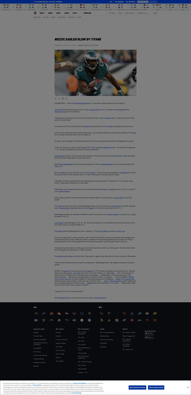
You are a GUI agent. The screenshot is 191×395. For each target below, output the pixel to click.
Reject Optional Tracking (137, 387)
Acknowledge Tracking (156, 387)
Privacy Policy (37, 385)
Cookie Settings (76, 393)
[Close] (188, 387)
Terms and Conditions (80, 383)
